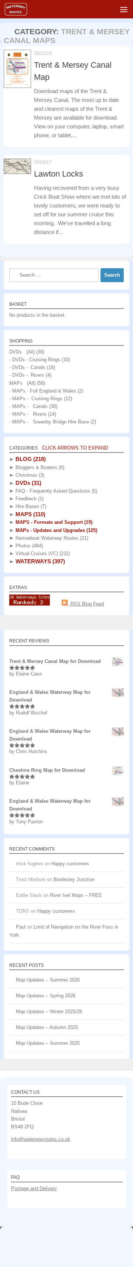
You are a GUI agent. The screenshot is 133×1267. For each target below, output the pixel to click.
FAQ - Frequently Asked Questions (55, 491)
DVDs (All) (22, 352)
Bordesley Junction (74, 879)
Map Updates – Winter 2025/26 (49, 1011)
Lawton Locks (58, 173)
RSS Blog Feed (86, 604)
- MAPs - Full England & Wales (42, 391)
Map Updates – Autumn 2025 (47, 1027)
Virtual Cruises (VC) (42, 553)
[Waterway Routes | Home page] (19, 9)
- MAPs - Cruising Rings (35, 398)
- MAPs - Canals (28, 406)
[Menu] (124, 9)
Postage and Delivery (34, 1188)
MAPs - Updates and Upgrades (55, 530)
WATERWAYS (39, 561)
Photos (28, 546)
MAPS (29, 514)
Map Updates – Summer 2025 (48, 1043)
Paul (20, 927)
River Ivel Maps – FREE (76, 895)
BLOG (30, 459)
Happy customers (70, 863)
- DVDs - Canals (27, 367)
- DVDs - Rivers (26, 375)
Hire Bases (30, 506)
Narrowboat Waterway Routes (51, 538)
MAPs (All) (22, 383)
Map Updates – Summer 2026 (48, 980)
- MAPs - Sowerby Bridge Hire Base (49, 422)
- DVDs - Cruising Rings (34, 359)
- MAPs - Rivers (28, 414)
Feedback (29, 498)
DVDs (27, 483)
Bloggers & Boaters (39, 467)
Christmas (29, 475)
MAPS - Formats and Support (53, 522)
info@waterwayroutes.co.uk (40, 1139)
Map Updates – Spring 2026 (45, 995)
